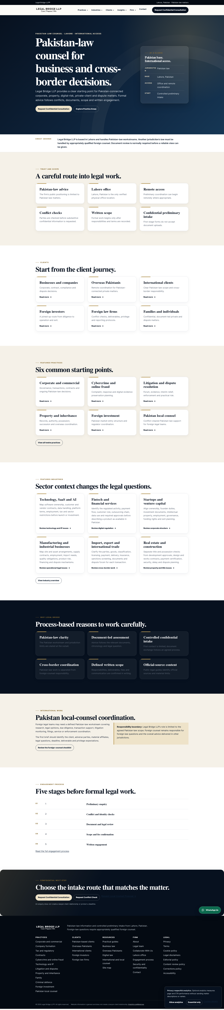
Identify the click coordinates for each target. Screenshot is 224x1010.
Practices (82, 10)
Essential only (194, 1002)
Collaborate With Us (143, 950)
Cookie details (211, 1001)
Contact (142, 9)
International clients (81, 950)
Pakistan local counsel (46, 991)
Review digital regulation (102, 528)
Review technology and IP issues (54, 528)
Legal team (138, 946)
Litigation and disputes (47, 968)
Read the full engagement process (52, 851)
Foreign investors (80, 955)
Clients (109, 10)
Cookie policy (170, 950)
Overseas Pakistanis (82, 946)
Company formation (45, 946)
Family (39, 977)
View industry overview (48, 580)
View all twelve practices (49, 442)
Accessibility (169, 973)
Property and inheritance (48, 973)
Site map (107, 967)
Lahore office (139, 955)
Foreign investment (45, 986)
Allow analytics (176, 1002)
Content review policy (174, 964)
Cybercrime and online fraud (50, 959)
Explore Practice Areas (86, 109)
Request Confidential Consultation (170, 10)
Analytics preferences (136, 1004)
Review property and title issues (158, 568)
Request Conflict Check (86, 897)
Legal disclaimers (171, 955)
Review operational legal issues (53, 568)
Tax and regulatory (45, 950)
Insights (121, 10)
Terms (166, 946)
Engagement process (143, 959)
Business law (109, 946)
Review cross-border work (103, 568)
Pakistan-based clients (83, 941)
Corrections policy (172, 968)
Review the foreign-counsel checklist (54, 747)
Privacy (167, 941)
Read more (44, 297)
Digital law (108, 955)
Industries (95, 10)
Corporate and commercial (49, 941)
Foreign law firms (80, 959)
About (136, 941)
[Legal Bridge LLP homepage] (49, 10)
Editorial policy (170, 959)
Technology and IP (45, 964)
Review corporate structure (156, 528)
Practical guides (110, 941)
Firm (132, 10)
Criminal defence (44, 982)
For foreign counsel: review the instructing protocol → (62, 113)
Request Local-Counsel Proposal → (118, 896)
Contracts (40, 955)
